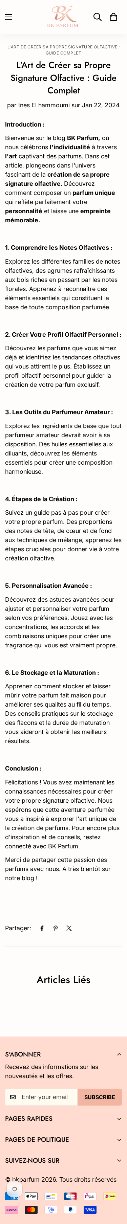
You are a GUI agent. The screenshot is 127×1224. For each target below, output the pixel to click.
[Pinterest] (55, 928)
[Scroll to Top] (115, 1188)
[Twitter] (69, 928)
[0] (113, 16)
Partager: (18, 928)
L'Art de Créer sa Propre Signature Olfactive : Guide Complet (63, 49)
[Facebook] (42, 928)
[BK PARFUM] (63, 17)
